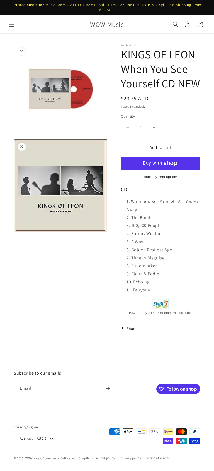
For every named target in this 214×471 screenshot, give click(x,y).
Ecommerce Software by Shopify (66, 458)
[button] (12, 24)
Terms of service (158, 458)
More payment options (161, 176)
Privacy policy (130, 458)
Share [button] (132, 328)
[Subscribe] (108, 388)
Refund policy (105, 458)
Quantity (128, 116)
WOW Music (33, 458)
